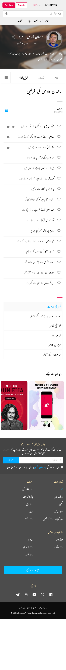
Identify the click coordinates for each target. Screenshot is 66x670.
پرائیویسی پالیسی (40, 467)
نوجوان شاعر (55, 345)
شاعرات (56, 335)
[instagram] (26, 594)
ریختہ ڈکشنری (28, 547)
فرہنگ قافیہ (58, 496)
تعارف (41, 78)
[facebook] (51, 594)
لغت (35, 20)
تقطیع (61, 504)
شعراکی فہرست (54, 306)
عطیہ (61, 489)
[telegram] (18, 594)
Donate (21, 5)
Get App (9, 5)
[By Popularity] (6, 110)
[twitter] (42, 594)
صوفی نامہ (59, 539)
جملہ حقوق (21, 608)
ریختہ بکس (29, 554)
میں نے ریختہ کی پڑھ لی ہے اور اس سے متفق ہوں (33, 467)
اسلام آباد (25, 43)
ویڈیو (29, 20)
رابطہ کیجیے (29, 504)
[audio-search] (7, 13)
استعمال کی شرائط (31, 608)
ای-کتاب (21, 20)
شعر (41, 20)
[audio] (13, 127)
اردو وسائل (58, 511)
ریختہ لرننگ (58, 547)
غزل (23, 78)
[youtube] (34, 594)
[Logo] (51, 5)
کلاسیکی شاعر (55, 325)
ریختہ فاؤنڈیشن (27, 489)
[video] (8, 127)
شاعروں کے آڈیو (52, 354)
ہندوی (30, 539)
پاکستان (19, 43)
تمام (56, 78)
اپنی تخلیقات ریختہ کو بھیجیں (53, 519)
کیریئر (31, 511)
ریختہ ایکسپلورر (28, 519)
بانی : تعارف (28, 496)
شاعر (47, 20)
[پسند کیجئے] (21, 37)
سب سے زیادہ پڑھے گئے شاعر (45, 316)
